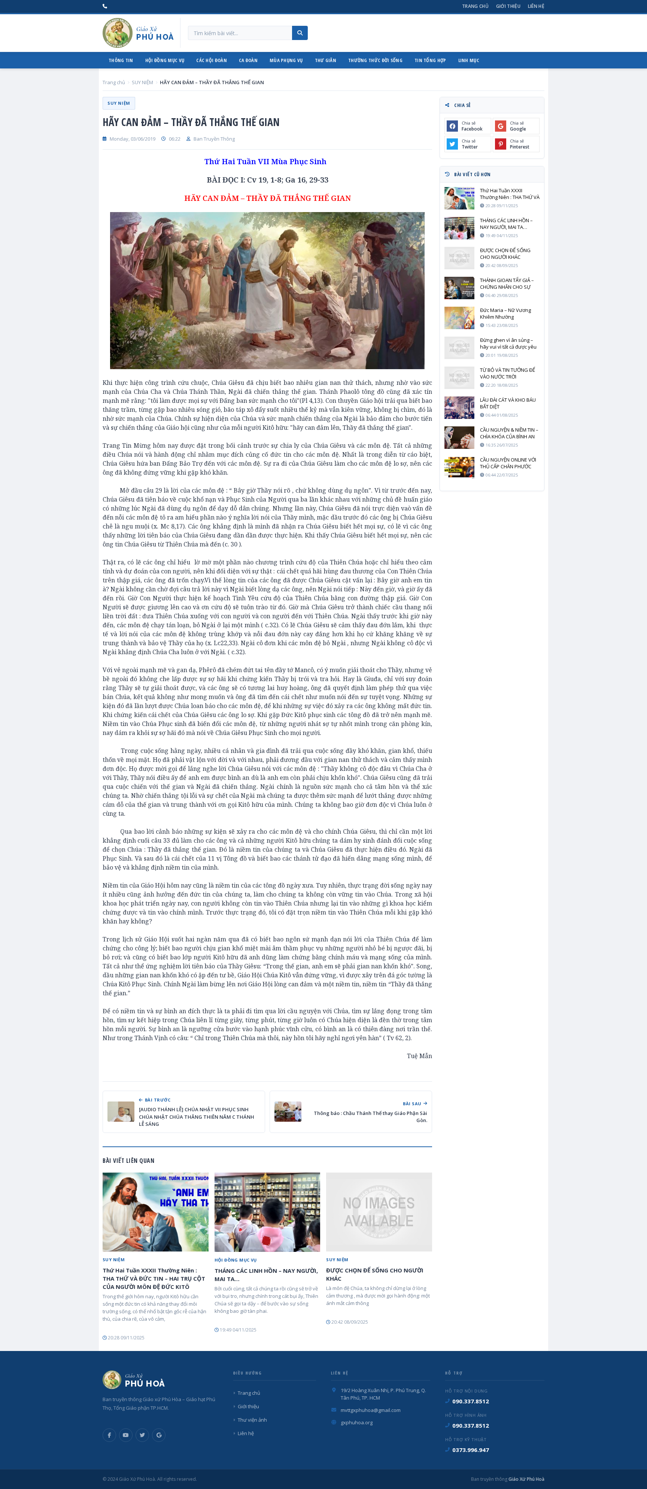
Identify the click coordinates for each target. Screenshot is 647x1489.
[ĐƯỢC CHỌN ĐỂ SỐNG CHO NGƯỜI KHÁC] (379, 1212)
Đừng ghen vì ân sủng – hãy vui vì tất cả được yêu (508, 343)
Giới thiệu (508, 6)
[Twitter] (142, 1435)
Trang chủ (475, 6)
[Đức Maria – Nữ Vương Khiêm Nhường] (459, 318)
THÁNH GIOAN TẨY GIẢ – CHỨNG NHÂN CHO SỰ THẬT (507, 283)
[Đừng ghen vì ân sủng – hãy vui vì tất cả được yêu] (459, 348)
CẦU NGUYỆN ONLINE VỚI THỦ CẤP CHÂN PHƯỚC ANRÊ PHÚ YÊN (508, 463)
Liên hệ (536, 6)
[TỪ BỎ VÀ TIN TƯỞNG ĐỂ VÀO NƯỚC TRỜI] (459, 378)
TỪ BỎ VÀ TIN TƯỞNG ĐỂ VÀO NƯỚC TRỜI (507, 373)
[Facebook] (109, 1435)
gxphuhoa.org (357, 1422)
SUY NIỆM (142, 82)
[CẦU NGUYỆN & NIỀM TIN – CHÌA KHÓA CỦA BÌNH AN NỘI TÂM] (459, 437)
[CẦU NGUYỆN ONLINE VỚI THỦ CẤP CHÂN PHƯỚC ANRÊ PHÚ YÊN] (459, 467)
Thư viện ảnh (252, 1419)
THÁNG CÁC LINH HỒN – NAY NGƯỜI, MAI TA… (266, 1275)
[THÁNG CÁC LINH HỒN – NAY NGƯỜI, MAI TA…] (268, 1212)
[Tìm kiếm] (300, 33)
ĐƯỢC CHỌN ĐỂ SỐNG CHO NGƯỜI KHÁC (374, 1274)
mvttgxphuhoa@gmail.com (371, 1410)
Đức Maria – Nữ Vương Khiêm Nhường (505, 313)
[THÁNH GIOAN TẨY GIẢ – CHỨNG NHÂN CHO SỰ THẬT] (459, 288)
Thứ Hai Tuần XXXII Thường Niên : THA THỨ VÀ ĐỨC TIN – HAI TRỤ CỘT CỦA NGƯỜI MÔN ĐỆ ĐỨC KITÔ (154, 1278)
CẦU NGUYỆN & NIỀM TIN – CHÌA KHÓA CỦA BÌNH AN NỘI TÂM (509, 433)
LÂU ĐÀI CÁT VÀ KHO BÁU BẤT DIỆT (508, 403)
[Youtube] (126, 1435)
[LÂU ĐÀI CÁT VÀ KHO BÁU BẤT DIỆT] (459, 407)
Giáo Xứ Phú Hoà (525, 1479)
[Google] (158, 1435)
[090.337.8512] (105, 6)
